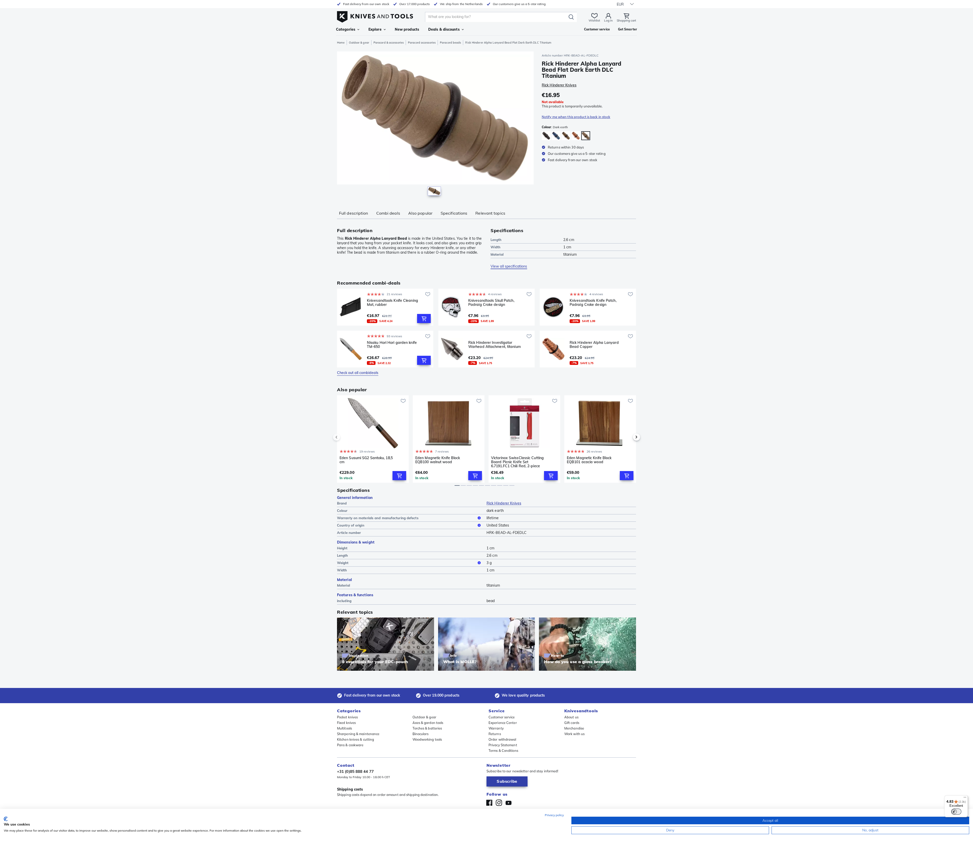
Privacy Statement (503, 745)
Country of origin (350, 525)
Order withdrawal (502, 739)
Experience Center (503, 723)
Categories (345, 29)
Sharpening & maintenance (358, 734)
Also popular (420, 213)
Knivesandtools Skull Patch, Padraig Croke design (491, 302)
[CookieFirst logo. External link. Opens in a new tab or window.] (6, 819)
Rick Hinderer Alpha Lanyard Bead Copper (594, 345)
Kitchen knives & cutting (355, 739)
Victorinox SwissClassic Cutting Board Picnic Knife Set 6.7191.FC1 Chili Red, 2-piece (517, 462)
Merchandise (574, 728)
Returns (495, 734)
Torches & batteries (427, 728)
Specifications (454, 213)
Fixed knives (346, 723)
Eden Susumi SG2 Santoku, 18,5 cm (366, 460)
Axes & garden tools (428, 723)
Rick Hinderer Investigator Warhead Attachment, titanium (494, 345)
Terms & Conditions (503, 751)
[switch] (956, 812)
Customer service (502, 717)
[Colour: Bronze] (566, 136)
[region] (435, 124)
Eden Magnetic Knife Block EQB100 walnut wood (437, 460)
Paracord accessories (422, 42)
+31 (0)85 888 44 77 (355, 771)
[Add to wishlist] (427, 294)
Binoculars (421, 734)
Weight (343, 563)
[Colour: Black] (546, 136)
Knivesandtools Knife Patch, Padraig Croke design (593, 302)
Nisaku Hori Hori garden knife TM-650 (392, 345)
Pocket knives (347, 717)
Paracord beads (450, 42)
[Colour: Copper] (576, 136)
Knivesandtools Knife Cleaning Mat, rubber (392, 302)
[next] (628, 437)
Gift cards (571, 723)
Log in (608, 20)
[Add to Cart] (424, 318)
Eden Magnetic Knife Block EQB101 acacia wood (589, 460)
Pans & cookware (350, 745)
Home (341, 42)
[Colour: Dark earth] (586, 136)
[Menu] (965, 798)
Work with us (574, 734)
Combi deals (388, 213)
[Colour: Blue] (556, 136)
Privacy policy (554, 815)
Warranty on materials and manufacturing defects (378, 518)
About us (571, 717)
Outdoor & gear (359, 42)
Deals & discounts (444, 29)
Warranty (496, 728)
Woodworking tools (427, 739)
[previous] (345, 437)
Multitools (344, 728)
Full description (353, 213)
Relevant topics (490, 213)
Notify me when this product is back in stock (576, 117)
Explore (375, 29)
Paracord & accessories (388, 42)
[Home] (375, 15)
